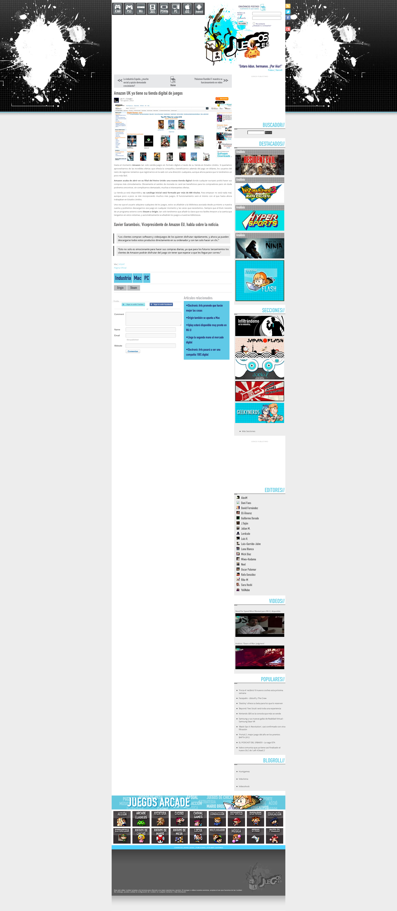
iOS (187, 12)
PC (175, 12)
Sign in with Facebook (161, 304)
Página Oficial (120, 267)
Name (117, 329)
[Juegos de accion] (122, 819)
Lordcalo (245, 534)
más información (180, 892)
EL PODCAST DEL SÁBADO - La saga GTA (257, 742)
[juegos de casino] (179, 819)
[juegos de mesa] (179, 836)
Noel (243, 564)
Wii (141, 12)
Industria (123, 279)
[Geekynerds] (259, 422)
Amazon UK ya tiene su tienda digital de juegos (148, 93)
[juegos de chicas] (141, 836)
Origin (120, 288)
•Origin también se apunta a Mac (203, 318)
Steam (133, 288)
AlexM (244, 498)
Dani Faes (246, 503)
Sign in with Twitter (133, 304)
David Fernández (249, 508)
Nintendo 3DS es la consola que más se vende (260, 713)
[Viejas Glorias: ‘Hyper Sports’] (259, 230)
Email (117, 335)
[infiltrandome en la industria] (259, 335)
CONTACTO (178, 847)
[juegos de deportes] (236, 819)
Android (199, 11)
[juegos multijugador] (217, 836)
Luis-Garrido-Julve (251, 544)
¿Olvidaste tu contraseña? (261, 26)
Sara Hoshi (246, 585)
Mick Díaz (246, 554)
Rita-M (244, 580)
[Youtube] (288, 29)
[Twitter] (288, 12)
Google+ (129, 99)
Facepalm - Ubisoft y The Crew (252, 698)
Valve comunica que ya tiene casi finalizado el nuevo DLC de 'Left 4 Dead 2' (259, 749)
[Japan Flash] (259, 357)
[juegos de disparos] (255, 819)
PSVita (164, 12)
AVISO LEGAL (189, 847)
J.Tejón (244, 523)
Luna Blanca (247, 549)
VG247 (122, 264)
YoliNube (245, 590)
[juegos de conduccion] (217, 819)
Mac (137, 279)
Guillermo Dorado (250, 518)
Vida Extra (243, 779)
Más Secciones (248, 431)
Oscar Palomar (248, 570)
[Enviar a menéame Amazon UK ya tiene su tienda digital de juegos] (222, 100)
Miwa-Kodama (248, 559)
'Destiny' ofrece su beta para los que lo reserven (261, 703)
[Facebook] (288, 17)
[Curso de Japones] (259, 400)
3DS (152, 12)
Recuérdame (260, 24)
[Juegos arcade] (141, 819)
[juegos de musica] (236, 836)
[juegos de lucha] (198, 836)
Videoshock (244, 786)
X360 (117, 12)
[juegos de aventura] (160, 819)
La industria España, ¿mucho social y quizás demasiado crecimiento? (136, 83)
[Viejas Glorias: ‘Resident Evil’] (259, 174)
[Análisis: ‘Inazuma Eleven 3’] (259, 202)
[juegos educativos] (274, 819)
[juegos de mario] (160, 836)
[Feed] (288, 6)
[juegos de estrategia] (122, 836)
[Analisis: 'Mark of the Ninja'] (259, 257)
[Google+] (288, 23)
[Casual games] (198, 819)
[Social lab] (259, 379)
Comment (119, 314)
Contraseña (241, 18)
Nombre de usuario (241, 13)
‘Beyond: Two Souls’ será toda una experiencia (260, 708)
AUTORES (219, 847)
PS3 (129, 12)
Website (118, 345)
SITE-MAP (210, 847)
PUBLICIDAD (200, 847)
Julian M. (245, 529)
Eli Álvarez (246, 513)
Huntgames (244, 771)
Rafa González (248, 575)
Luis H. (122, 99)
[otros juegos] (255, 836)
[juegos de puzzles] (274, 836)
